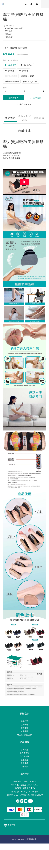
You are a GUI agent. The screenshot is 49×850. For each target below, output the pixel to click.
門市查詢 (24, 766)
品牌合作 (24, 724)
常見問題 (24, 749)
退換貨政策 (24, 753)
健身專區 (24, 731)
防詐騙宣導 (24, 756)
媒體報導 (24, 728)
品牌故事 (24, 721)
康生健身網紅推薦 (24, 734)
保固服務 (24, 763)
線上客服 (24, 760)
